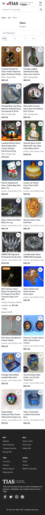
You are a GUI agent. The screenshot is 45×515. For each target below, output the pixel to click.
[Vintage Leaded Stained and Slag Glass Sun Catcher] (33, 56)
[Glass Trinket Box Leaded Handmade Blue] (33, 399)
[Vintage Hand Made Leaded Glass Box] (11, 362)
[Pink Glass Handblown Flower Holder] (11, 325)
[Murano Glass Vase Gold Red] (33, 207)
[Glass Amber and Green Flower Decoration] (33, 276)
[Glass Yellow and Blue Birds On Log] (11, 207)
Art (9, 17)
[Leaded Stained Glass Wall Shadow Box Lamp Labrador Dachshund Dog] (11, 130)
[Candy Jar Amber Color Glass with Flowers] (33, 170)
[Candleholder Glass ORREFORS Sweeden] (33, 242)
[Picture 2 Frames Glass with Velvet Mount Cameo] (33, 325)
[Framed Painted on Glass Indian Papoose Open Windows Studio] (11, 56)
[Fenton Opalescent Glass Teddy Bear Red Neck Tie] (11, 170)
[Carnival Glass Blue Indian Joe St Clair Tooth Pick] (33, 362)
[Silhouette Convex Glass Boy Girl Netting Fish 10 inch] (33, 93)
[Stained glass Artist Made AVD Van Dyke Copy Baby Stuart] (33, 130)
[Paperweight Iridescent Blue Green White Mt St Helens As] (11, 399)
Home (3, 17)
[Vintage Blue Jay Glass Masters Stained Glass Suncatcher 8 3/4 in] (11, 93)
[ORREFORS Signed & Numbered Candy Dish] (11, 242)
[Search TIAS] (41, 9)
